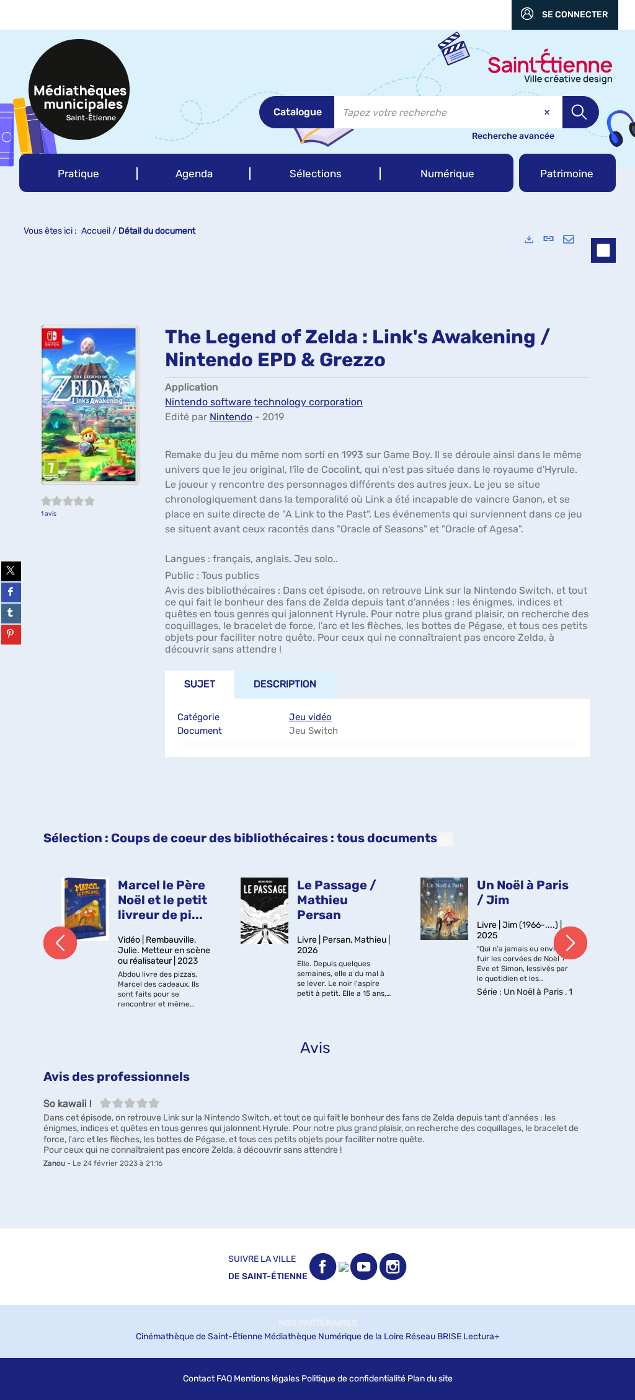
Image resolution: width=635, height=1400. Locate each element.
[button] (78, 173)
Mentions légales (267, 1378)
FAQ (224, 1378)
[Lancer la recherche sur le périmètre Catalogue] (580, 112)
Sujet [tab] (199, 684)
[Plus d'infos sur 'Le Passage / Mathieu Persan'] (264, 911)
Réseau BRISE (433, 1336)
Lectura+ (481, 1336)
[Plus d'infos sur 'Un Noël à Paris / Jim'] (444, 909)
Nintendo (231, 417)
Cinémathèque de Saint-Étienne (199, 1336)
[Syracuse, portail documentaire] (79, 89)
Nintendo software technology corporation (264, 402)
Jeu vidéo (310, 717)
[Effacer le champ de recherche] (548, 112)
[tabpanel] (317, 725)
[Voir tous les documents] (445, 839)
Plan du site (430, 1378)
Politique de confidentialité (353, 1378)
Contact (199, 1378)
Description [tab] (285, 684)
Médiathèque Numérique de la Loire (334, 1336)
